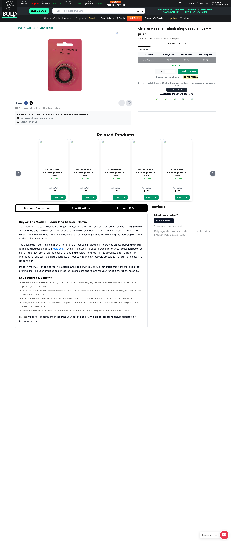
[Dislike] (129, 103)
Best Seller (107, 18)
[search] (142, 11)
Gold (56, 18)
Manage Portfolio (116, 3)
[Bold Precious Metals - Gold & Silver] (9, 9)
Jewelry (92, 18)
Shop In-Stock (39, 11)
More (186, 18)
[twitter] (31, 103)
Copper (80, 18)
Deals (122, 18)
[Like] (121, 103)
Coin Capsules (46, 28)
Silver (46, 18)
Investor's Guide (154, 18)
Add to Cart (188, 71)
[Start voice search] (138, 11)
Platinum (67, 18)
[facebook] (26, 103)
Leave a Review (163, 221)
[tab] (37, 208)
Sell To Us (134, 18)
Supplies (172, 18)
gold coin (58, 248)
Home (19, 28)
